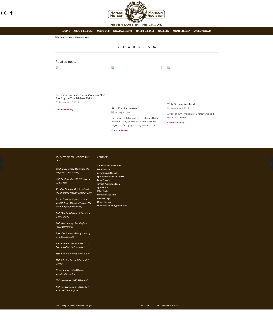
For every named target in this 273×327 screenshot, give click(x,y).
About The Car (83, 31)
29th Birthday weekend (124, 108)
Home (66, 31)
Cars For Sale (145, 31)
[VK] (128, 47)
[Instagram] (3, 13)
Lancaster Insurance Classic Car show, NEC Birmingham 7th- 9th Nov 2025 (80, 97)
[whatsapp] (149, 47)
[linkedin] (144, 47)
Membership (181, 31)
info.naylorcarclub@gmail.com (112, 205)
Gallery (163, 31)
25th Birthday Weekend (181, 104)
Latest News (202, 31)
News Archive (123, 31)
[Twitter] (119, 47)
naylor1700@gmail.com (108, 183)
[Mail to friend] (138, 47)
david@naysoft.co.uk (107, 172)
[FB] (11, 13)
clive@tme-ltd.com (106, 194)
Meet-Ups (103, 31)
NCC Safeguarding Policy (168, 305)
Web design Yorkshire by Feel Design (73, 305)
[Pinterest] (133, 47)
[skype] (154, 47)
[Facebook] (123, 47)
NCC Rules (145, 305)
